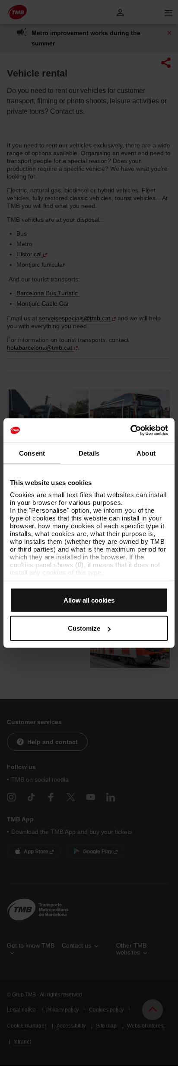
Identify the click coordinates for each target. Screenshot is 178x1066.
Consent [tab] (32, 452)
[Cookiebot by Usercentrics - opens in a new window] (130, 430)
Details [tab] (89, 452)
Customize (84, 628)
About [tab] (146, 452)
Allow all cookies (89, 599)
